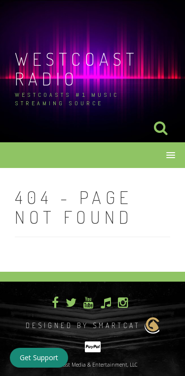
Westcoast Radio (77, 68)
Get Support (39, 357)
